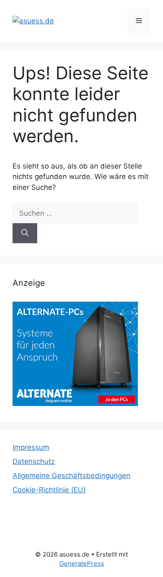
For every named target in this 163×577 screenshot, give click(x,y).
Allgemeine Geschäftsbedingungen (71, 475)
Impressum (31, 447)
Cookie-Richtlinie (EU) (49, 490)
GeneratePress (81, 563)
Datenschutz (34, 461)
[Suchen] (25, 233)
